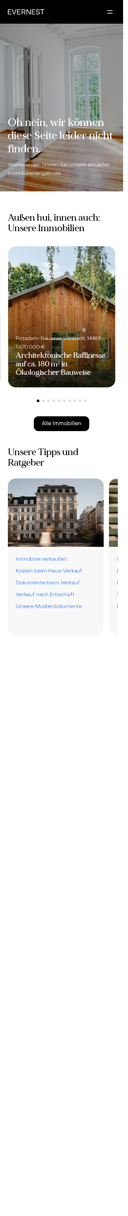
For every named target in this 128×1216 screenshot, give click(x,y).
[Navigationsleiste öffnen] (110, 12)
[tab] (38, 401)
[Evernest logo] (26, 12)
